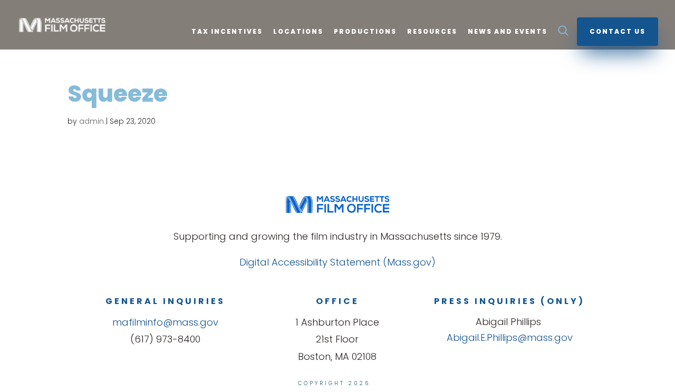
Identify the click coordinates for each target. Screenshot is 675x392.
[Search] (563, 33)
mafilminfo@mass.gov (165, 322)
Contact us (617, 31)
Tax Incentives (227, 32)
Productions (365, 32)
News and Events (507, 32)
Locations (298, 32)
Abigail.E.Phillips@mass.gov (510, 337)
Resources (432, 32)
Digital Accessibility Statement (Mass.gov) (337, 262)
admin (91, 121)
